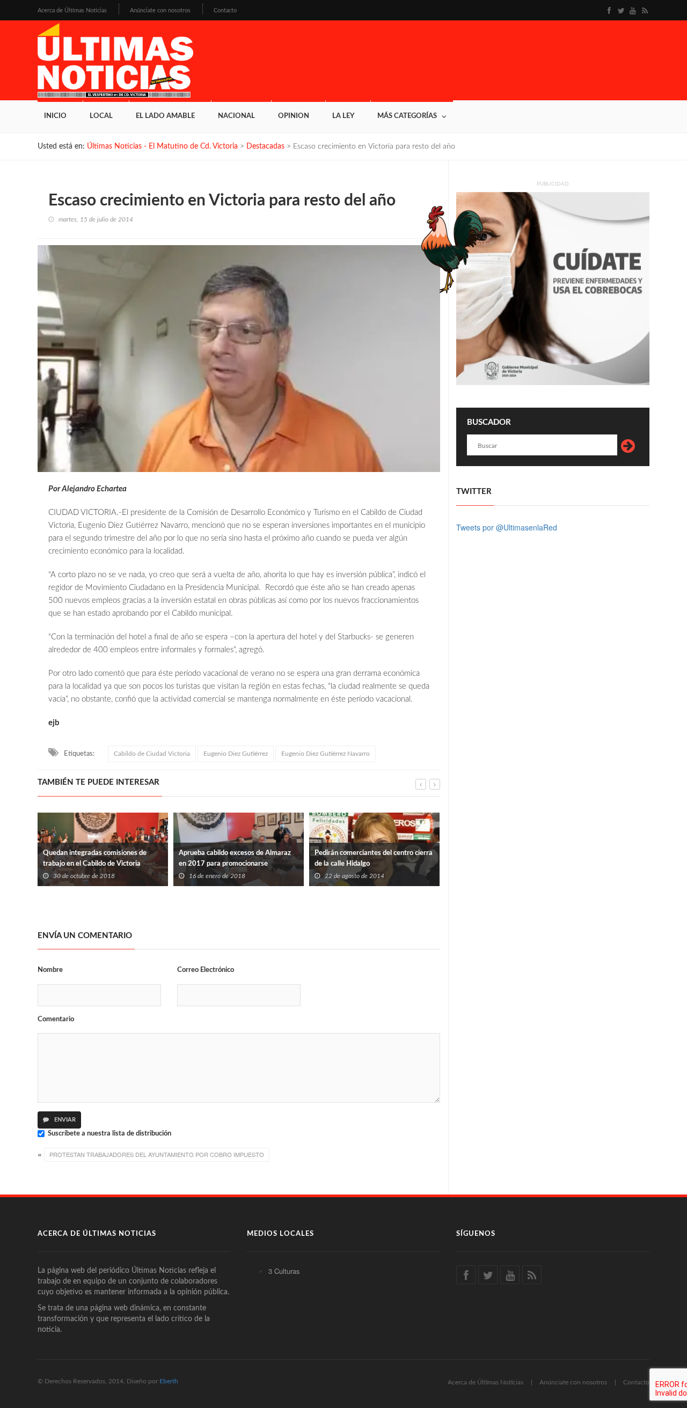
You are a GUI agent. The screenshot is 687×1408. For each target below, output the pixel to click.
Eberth (168, 1381)
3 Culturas (284, 1271)
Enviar (64, 1120)
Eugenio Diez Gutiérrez (235, 753)
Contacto (225, 10)
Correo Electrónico (205, 970)
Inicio (55, 116)
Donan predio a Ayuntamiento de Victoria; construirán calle (365, 872)
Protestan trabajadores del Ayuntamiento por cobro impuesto (156, 1154)
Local (101, 116)
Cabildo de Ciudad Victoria (152, 753)
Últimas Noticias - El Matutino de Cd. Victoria (162, 146)
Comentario (56, 1019)
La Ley (343, 116)
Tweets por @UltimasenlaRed (506, 527)
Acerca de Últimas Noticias (72, 10)
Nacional (236, 116)
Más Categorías (407, 116)
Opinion (293, 116)
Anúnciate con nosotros (160, 10)
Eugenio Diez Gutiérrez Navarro (325, 753)
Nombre (50, 970)
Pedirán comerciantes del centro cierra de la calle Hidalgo (238, 858)
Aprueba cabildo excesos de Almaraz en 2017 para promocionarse (99, 858)
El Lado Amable (165, 116)
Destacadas (265, 146)
